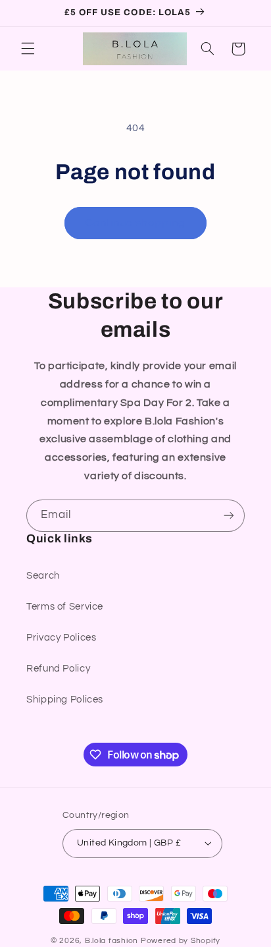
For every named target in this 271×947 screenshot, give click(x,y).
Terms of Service (64, 607)
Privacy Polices (61, 638)
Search (43, 576)
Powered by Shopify (180, 940)
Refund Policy (58, 669)
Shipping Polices (64, 699)
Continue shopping (136, 222)
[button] (27, 49)
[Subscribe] (229, 516)
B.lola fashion (113, 940)
